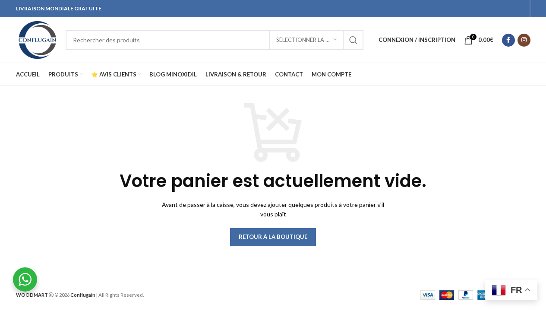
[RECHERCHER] (353, 40)
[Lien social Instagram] (524, 40)
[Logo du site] (36, 39)
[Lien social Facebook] (508, 40)
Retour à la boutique (273, 236)
